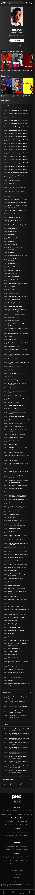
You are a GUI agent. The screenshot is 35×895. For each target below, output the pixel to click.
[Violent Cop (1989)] (17, 87)
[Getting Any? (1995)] (28, 87)
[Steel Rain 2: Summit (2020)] (28, 63)
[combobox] (17, 2)
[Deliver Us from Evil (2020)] (6, 63)
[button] (30, 2)
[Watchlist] (26, 2)
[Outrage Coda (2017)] (17, 63)
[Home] (3, 2)
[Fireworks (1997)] (6, 87)
